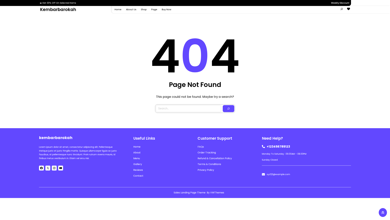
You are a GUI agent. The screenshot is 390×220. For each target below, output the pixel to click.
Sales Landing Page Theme (190, 192)
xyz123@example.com (278, 174)
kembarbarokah (58, 10)
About (137, 152)
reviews (138, 170)
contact (138, 176)
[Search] (228, 108)
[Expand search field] (342, 9)
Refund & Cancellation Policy (215, 158)
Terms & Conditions (209, 164)
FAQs (201, 146)
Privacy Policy (206, 170)
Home (136, 146)
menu (136, 158)
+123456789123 (278, 146)
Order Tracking (207, 152)
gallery (137, 164)
